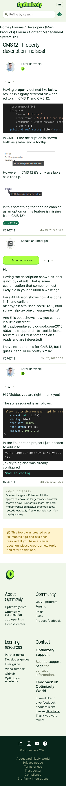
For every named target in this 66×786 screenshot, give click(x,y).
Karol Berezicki (31, 64)
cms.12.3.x (10, 223)
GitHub (10, 673)
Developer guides (17, 659)
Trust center (33, 770)
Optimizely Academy (12, 679)
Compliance (33, 774)
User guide (12, 664)
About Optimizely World (33, 758)
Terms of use (33, 766)
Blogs (39, 611)
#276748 (9, 230)
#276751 (9, 482)
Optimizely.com (15, 607)
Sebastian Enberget (34, 241)
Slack (39, 616)
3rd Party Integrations (33, 778)
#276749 (9, 358)
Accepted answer (21, 260)
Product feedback (48, 620)
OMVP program (46, 602)
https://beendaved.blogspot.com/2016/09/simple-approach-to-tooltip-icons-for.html (33, 330)
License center (15, 624)
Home (4, 27)
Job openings (14, 619)
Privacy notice (33, 762)
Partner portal (15, 654)
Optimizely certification (13, 613)
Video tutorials (15, 669)
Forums (18, 27)
